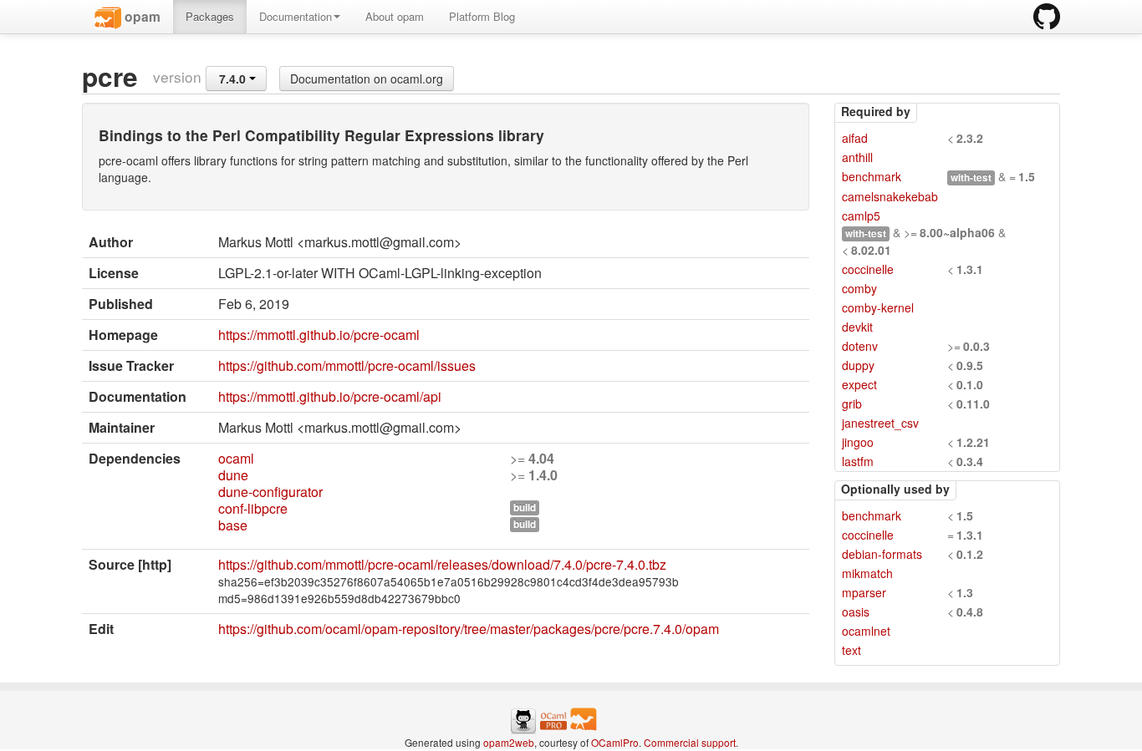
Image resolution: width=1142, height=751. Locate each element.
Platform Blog (482, 16)
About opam (394, 16)
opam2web (508, 742)
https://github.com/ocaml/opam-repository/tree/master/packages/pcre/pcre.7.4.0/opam (468, 628)
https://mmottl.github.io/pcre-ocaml (319, 334)
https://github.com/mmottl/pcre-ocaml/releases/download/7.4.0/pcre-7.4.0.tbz (442, 564)
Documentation (295, 16)
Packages (210, 16)
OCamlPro (615, 742)
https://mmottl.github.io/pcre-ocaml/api (329, 396)
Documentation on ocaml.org (366, 78)
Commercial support (690, 742)
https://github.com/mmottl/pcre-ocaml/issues (347, 365)
